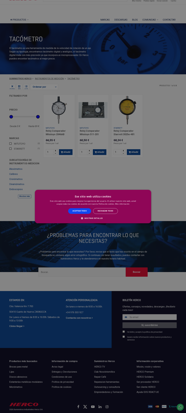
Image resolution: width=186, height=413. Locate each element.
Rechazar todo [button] (105, 211)
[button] (93, 218)
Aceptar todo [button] (80, 211)
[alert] (93, 206)
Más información (122, 204)
